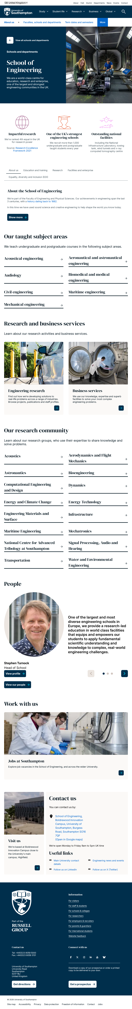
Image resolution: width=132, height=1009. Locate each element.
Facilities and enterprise (80, 170)
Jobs (100, 1004)
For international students (80, 931)
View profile (13, 673)
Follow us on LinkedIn (65, 869)
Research (58, 170)
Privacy (37, 1004)
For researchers (76, 916)
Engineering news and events (108, 860)
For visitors (74, 900)
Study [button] (42, 11)
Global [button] (109, 11)
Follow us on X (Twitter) (105, 869)
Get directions (22, 984)
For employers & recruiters (81, 921)
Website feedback (77, 936)
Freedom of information (73, 1004)
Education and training (35, 170)
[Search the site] (123, 12)
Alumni (89, 3)
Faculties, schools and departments (42, 22)
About (75, 3)
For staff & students (78, 905)
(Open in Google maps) (69, 839)
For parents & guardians (80, 926)
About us (9, 22)
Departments (99, 3)
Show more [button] (16, 217)
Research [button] (77, 11)
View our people (15, 684)
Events (116, 3)
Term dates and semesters (79, 22)
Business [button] (93, 11)
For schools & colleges (79, 911)
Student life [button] (58, 11)
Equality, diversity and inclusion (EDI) (28, 177)
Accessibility (25, 1004)
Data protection (51, 1004)
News (109, 3)
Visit (82, 3)
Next (124, 673)
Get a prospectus (80, 984)
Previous (91, 673)
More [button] (102, 22)
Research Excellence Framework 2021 (25, 149)
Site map (11, 1004)
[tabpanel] (66, 634)
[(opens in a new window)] (71, 957)
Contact (124, 3)
